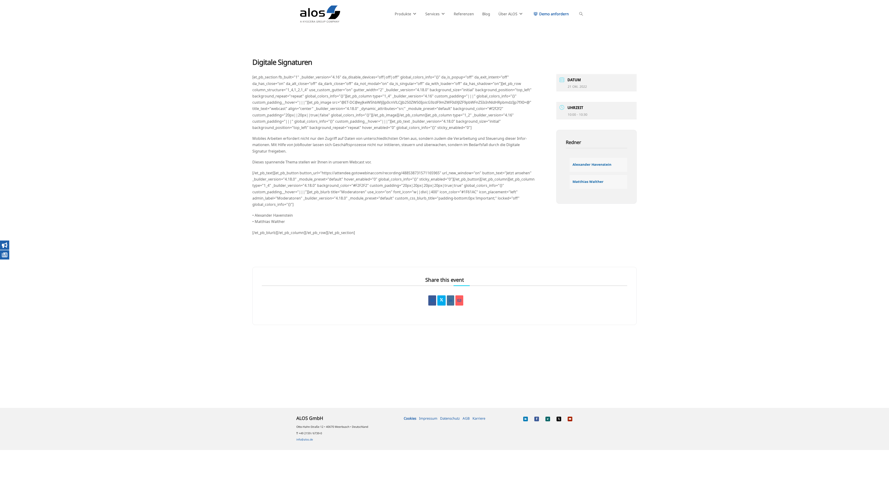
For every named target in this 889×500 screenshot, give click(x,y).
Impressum (428, 418)
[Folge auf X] (559, 419)
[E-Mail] (459, 300)
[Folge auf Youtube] (570, 419)
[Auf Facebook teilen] (432, 300)
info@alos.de (304, 439)
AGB (466, 418)
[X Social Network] (441, 300)
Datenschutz (450, 418)
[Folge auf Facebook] (536, 419)
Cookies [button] (410, 418)
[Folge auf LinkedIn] (525, 419)
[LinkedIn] (450, 300)
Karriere (479, 418)
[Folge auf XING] (547, 419)
